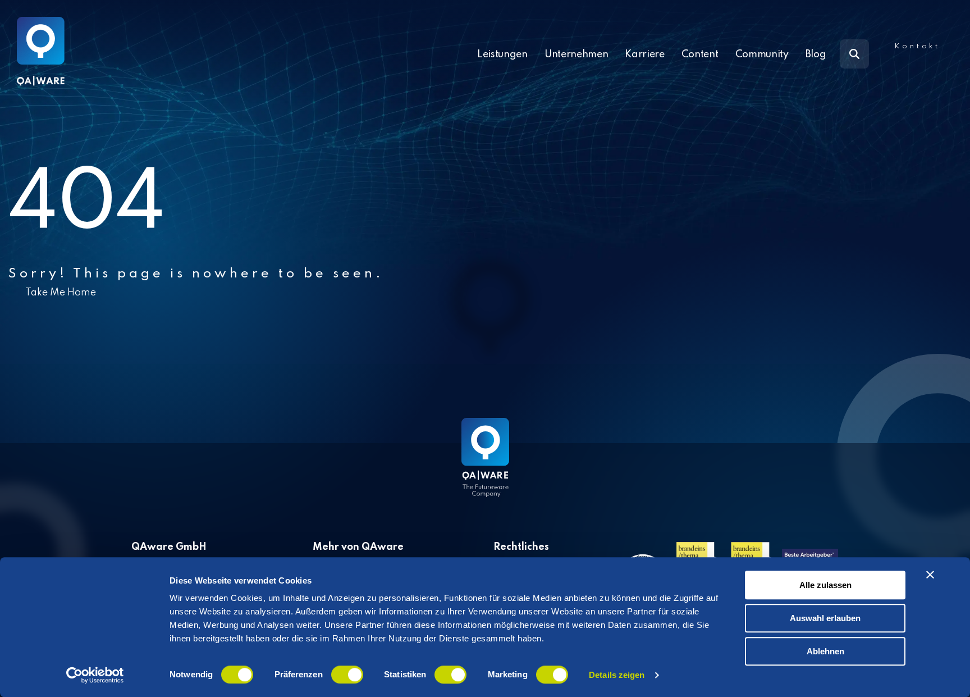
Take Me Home (60, 293)
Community (762, 54)
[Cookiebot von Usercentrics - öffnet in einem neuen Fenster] (95, 675)
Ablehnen (825, 651)
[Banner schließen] (930, 574)
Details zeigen (616, 675)
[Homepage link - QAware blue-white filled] (485, 465)
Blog (816, 54)
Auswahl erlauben (825, 618)
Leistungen (502, 54)
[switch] (347, 675)
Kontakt (917, 46)
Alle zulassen (825, 585)
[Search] (854, 54)
